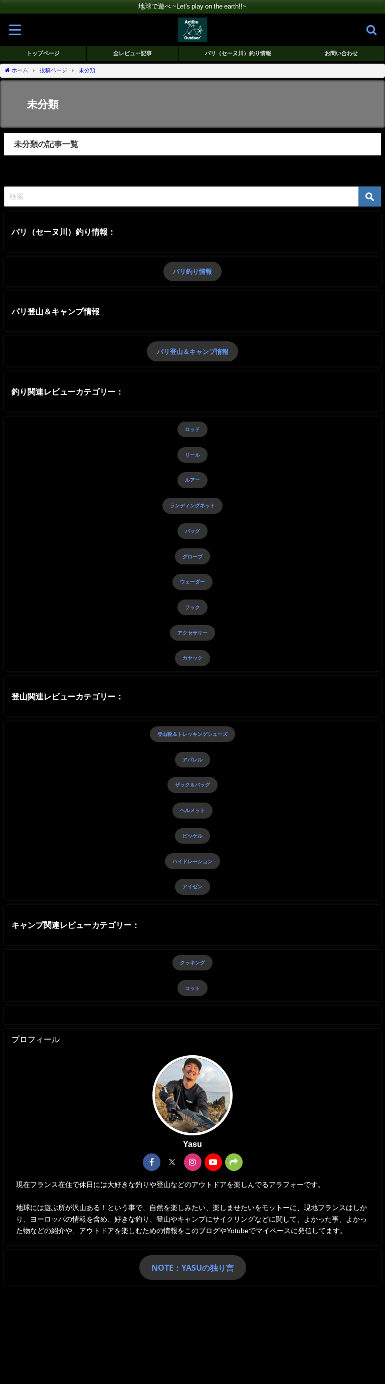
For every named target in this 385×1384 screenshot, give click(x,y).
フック (192, 607)
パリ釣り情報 (192, 271)
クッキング (192, 962)
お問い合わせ (341, 53)
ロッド (192, 429)
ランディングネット (192, 505)
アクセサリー (192, 632)
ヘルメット (192, 810)
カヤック (192, 657)
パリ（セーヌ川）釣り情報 (238, 53)
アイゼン (192, 886)
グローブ (192, 556)
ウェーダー (192, 581)
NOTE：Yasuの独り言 (192, 1267)
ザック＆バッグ (192, 784)
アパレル (192, 759)
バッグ (192, 530)
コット (192, 988)
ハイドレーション (192, 861)
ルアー (192, 479)
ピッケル (192, 835)
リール (192, 454)
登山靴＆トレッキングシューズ (192, 733)
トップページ (43, 53)
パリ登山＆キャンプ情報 (193, 351)
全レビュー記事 (132, 53)
